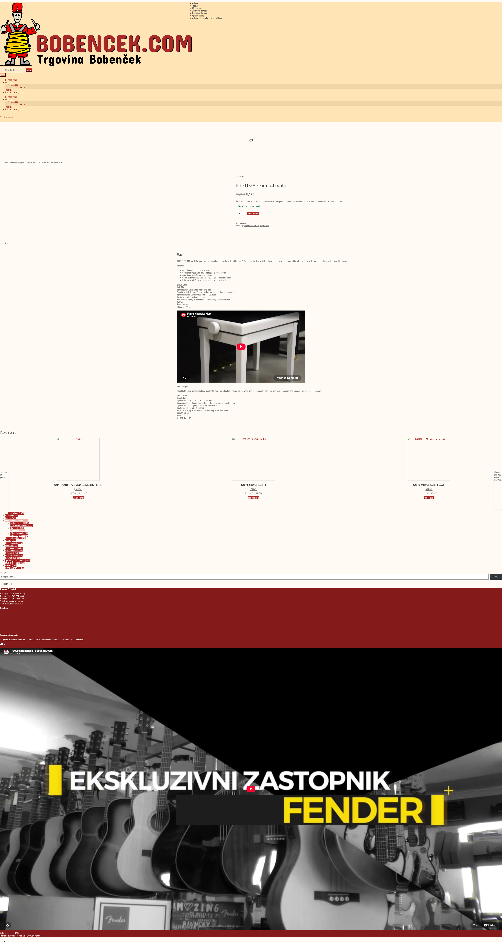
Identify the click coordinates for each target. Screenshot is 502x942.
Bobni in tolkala (14, 513)
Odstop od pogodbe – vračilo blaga (207, 18)
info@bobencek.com (14, 601)
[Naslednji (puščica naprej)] (4, 941)
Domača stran (11, 80)
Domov (5, 163)
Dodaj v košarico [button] (78, 497)
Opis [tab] (7, 243)
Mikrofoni (11, 545)
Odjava (195, 3)
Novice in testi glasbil (14, 92)
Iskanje (29, 70)
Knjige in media (14, 543)
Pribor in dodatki (19, 533)
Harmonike (17, 528)
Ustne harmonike (14, 568)
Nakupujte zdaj (63, 135)
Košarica (14, 85)
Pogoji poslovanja (199, 13)
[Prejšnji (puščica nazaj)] (1, 941)
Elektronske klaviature (21, 525)
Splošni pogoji (198, 16)
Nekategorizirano (63, 127)
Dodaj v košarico (253, 213)
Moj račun (196, 8)
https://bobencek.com (14, 603)
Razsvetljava (446, 130)
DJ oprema (191, 141)
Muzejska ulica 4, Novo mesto (12, 594)
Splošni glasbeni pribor (17, 560)
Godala (10, 518)
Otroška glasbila (319, 130)
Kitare (10, 540)
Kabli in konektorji (15, 538)
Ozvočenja (12, 553)
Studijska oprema (15, 563)
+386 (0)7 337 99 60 (15, 596)
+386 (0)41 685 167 (15, 598)
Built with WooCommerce (29, 936)
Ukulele (10, 565)
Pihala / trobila (14, 555)
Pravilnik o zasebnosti (9, 936)
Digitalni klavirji (19, 523)
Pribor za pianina (19, 535)
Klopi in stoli (31, 163)
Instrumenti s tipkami (17, 163)
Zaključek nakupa (199, 11)
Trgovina (195, 6)
